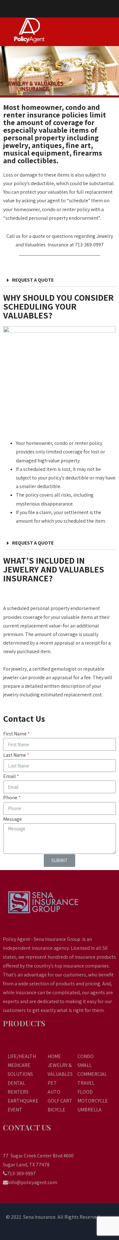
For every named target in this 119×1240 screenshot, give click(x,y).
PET (52, 1083)
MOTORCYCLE (92, 1100)
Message (12, 819)
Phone (10, 797)
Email (9, 776)
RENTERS (18, 1092)
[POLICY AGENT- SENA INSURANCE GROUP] (36, 30)
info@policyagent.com (32, 1182)
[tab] (59, 280)
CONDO (85, 1056)
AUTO (54, 1092)
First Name (15, 733)
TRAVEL (86, 1083)
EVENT (15, 1109)
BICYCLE (56, 1109)
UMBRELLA (89, 1109)
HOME (54, 1056)
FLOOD (85, 1092)
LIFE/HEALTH (22, 1056)
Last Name (14, 755)
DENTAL (16, 1083)
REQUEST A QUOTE (33, 280)
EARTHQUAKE (23, 1100)
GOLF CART (60, 1100)
